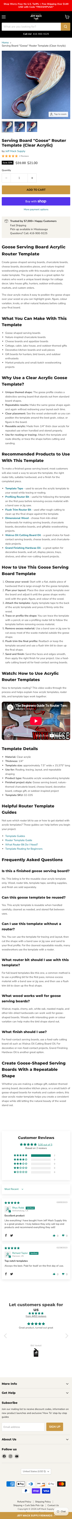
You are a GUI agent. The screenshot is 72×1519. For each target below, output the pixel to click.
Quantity (6, 170)
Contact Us (53, 1505)
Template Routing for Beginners (23, 848)
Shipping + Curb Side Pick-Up (28, 1505)
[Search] (65, 27)
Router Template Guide (18, 840)
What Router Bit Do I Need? (21, 844)
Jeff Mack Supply (15, 151)
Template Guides (15, 836)
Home (5, 42)
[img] (12, 1203)
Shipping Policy (43, 1501)
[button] (36, 1515)
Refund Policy (24, 1501)
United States (34, 1471)
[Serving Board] (7, 126)
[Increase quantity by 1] (32, 178)
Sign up (54, 1427)
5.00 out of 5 (45, 1144)
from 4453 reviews (36, 1316)
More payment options (36, 209)
